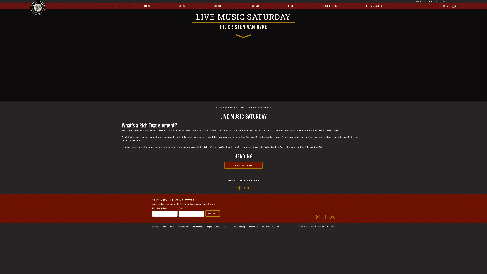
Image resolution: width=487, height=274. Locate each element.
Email (181, 208)
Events (217, 6)
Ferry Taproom (264, 107)
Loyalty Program (214, 226)
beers (182, 6)
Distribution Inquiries (436, 1)
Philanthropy (183, 226)
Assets (227, 226)
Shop (290, 6)
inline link (317, 147)
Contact (155, 226)
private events (374, 6)
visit (112, 6)
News (172, 226)
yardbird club (329, 6)
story (147, 6)
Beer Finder (420, 1)
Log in (445, 6)
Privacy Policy (239, 226)
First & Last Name (159, 208)
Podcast (254, 6)
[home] (38, 11)
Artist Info (243, 165)
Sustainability (197, 226)
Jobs (164, 226)
